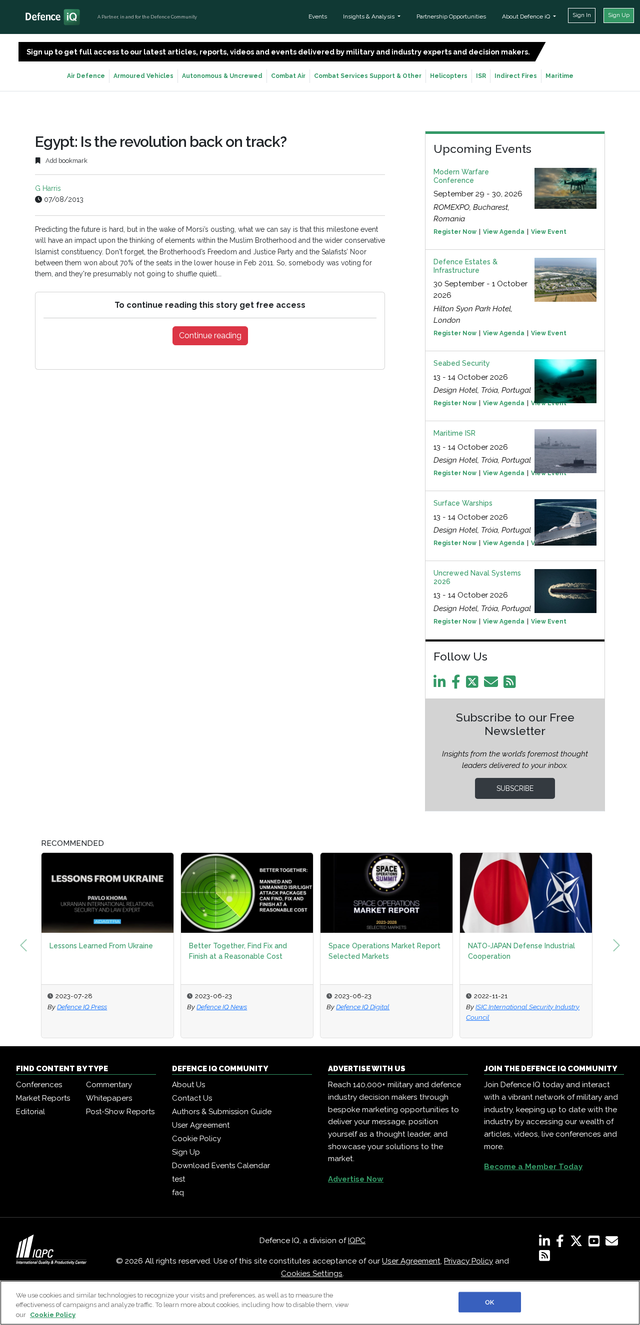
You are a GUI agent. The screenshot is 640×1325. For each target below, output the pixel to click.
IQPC (357, 1240)
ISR (481, 75)
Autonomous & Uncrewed (222, 75)
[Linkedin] (442, 684)
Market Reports (43, 1098)
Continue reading (210, 335)
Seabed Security (462, 363)
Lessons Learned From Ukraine (101, 946)
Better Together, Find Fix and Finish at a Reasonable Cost (238, 951)
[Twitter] (474, 684)
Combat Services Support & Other (368, 75)
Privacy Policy (468, 1261)
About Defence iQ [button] (527, 16)
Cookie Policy (196, 1138)
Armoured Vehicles (144, 75)
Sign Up (619, 14)
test (178, 1179)
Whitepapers (109, 1098)
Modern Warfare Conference (461, 176)
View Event (548, 232)
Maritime (560, 75)
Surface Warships (463, 503)
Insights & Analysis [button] (369, 16)
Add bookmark (66, 160)
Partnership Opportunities (451, 16)
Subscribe (515, 788)
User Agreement (201, 1125)
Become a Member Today (533, 1166)
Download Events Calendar (221, 1165)
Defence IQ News (221, 1007)
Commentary (109, 1084)
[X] (578, 1243)
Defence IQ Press (82, 1007)
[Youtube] (596, 1243)
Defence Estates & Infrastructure (466, 266)
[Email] (493, 684)
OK (489, 1302)
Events (317, 16)
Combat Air (288, 75)
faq (178, 1192)
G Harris (48, 188)
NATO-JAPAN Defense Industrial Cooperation (521, 951)
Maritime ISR (455, 433)
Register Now (455, 232)
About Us (188, 1084)
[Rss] (512, 684)
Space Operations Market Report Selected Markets (384, 951)
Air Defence (86, 75)
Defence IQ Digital (363, 1007)
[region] (320, 1303)
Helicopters (449, 75)
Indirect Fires (515, 75)
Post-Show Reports (120, 1111)
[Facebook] (458, 684)
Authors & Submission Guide (222, 1111)
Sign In (581, 14)
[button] (23, 945)
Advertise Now (356, 1179)
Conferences (39, 1084)
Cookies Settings (311, 1273)
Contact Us (192, 1098)
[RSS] (544, 1258)
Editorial (30, 1111)
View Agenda (503, 232)
